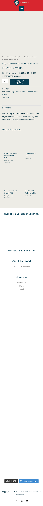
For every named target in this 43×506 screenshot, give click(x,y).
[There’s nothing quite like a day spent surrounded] (21, 466)
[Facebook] (16, 501)
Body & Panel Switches (23, 57)
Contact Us (21, 283)
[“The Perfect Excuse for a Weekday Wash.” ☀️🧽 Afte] (21, 398)
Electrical (11, 57)
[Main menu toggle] (21, 8)
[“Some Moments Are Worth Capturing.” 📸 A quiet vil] (21, 330)
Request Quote (19, 82)
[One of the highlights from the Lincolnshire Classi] (21, 444)
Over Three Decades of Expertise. (21, 214)
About (21, 289)
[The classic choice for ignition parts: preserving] (21, 421)
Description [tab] (6, 108)
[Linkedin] (27, 501)
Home (4, 57)
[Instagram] (22, 501)
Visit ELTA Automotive (21, 266)
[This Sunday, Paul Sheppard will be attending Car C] (21, 353)
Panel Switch (33, 63)
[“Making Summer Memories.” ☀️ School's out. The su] (21, 375)
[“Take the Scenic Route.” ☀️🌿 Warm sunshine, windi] (21, 307)
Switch (8, 97)
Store (21, 286)
